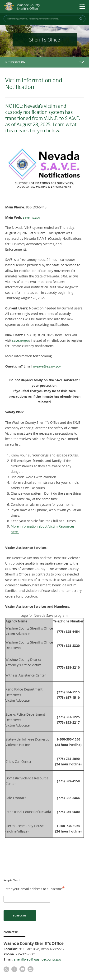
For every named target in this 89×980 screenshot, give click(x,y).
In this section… (16, 62)
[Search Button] (80, 18)
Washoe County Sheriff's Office (23, 6)
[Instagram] (30, 969)
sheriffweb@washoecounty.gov (37, 959)
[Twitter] (6, 970)
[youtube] (22, 969)
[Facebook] (14, 969)
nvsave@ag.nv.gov (47, 366)
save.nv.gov (31, 217)
